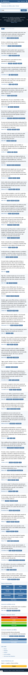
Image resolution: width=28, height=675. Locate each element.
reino (11, 438)
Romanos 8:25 (4, 63)
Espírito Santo (14, 610)
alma (18, 129)
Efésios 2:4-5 (4, 224)
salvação (16, 325)
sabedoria (11, 636)
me (4, 663)
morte (19, 408)
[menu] (26, 2)
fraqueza (17, 380)
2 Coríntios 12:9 (4, 380)
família (13, 213)
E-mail (14, 620)
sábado (10, 189)
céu (16, 247)
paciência (19, 63)
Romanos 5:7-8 (4, 178)
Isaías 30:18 (3, 344)
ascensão (8, 140)
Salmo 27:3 (3, 37)
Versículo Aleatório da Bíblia (9, 630)
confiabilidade (15, 357)
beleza (10, 560)
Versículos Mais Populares (9, 656)
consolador (9, 610)
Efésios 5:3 (3, 521)
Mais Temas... (14, 599)
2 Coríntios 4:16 (4, 560)
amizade (11, 500)
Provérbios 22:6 (4, 510)
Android (14, 622)
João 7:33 (3, 333)
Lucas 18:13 (3, 447)
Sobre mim (6, 670)
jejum (8, 271)
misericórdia (10, 224)
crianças (17, 213)
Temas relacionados (6, 583)
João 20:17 (3, 140)
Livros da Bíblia (7, 654)
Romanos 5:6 (4, 45)
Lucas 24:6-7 (4, 237)
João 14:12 (3, 283)
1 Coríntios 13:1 (4, 84)
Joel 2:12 (3, 367)
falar (13, 84)
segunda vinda (12, 423)
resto (14, 189)
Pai (15, 140)
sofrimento (14, 55)
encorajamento (13, 408)
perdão (16, 531)
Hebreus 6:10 (4, 479)
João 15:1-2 (3, 200)
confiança (10, 63)
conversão (8, 367)
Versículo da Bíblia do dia (8, 604)
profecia (16, 74)
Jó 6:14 (2, 500)
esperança (15, 63)
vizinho (16, 500)
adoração (9, 129)
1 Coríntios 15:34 (5, 389)
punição (15, 152)
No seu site (14, 625)
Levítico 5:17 (4, 152)
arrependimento (10, 447)
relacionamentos (22, 118)
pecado (9, 152)
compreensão (20, 470)
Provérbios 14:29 (5, 636)
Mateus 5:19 (4, 438)
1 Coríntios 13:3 (4, 55)
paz (11, 357)
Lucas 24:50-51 (4, 247)
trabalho (17, 189)
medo (8, 408)
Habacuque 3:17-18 (5, 325)
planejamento (18, 550)
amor (10, 55)
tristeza (11, 257)
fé (9, 74)
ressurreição (13, 237)
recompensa (15, 118)
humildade (22, 447)
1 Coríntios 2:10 (4, 550)
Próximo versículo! (14, 639)
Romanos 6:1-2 (4, 491)
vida (17, 491)
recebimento (22, 560)
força (13, 380)
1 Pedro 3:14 (4, 579)
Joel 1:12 (3, 257)
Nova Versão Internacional (9, 28)
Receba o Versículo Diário (8, 614)
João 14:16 (3, 610)
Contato (13, 670)
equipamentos (15, 399)
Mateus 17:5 (4, 95)
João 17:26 (3, 569)
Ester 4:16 (3, 271)
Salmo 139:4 (4, 470)
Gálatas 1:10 (4, 118)
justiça (12, 344)
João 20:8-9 (3, 165)
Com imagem (14, 642)
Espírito (13, 550)
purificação (9, 310)
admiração (7, 500)
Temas (19, 1)
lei (12, 152)
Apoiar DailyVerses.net (7, 661)
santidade (17, 521)
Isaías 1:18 (3, 295)
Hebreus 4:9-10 (4, 189)
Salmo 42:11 (4, 129)
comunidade (18, 423)
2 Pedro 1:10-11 (4, 462)
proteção (21, 399)
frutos (8, 200)
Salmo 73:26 (4, 540)
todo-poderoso (13, 470)
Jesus (16, 95)
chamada (10, 462)
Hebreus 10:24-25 (5, 423)
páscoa (18, 237)
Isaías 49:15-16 (4, 213)
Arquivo (5, 652)
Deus (9, 95)
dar (18, 55)
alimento (15, 257)
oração (15, 569)
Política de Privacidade (20, 670)
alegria (12, 95)
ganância (12, 521)
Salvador (12, 531)
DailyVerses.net (3, 3)
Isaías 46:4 (3, 399)
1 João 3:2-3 (4, 310)
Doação (14, 666)
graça (8, 344)
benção (13, 247)
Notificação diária (14, 617)
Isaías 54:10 (3, 357)
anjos (16, 84)
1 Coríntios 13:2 (4, 74)
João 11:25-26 (4, 106)
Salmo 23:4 (3, 408)
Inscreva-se (23, 1)
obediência (10, 118)
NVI (2, 28)
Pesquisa (8, 3)
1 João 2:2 (3, 531)
